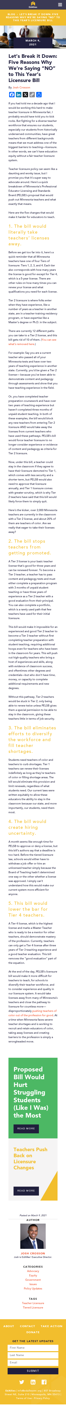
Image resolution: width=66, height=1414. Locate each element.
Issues (33, 1284)
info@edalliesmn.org (29, 1391)
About (8, 1326)
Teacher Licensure (33, 1303)
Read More (26, 1129)
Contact (27, 1326)
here (31, 344)
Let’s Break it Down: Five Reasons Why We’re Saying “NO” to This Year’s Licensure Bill (33, 17)
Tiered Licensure (33, 1307)
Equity (33, 1275)
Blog (11, 14)
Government (33, 1280)
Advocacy (33, 1271)
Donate (33, 1332)
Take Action (52, 1326)
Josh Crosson (33, 1253)
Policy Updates (33, 1288)
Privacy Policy (42, 1398)
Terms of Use (24, 1398)
